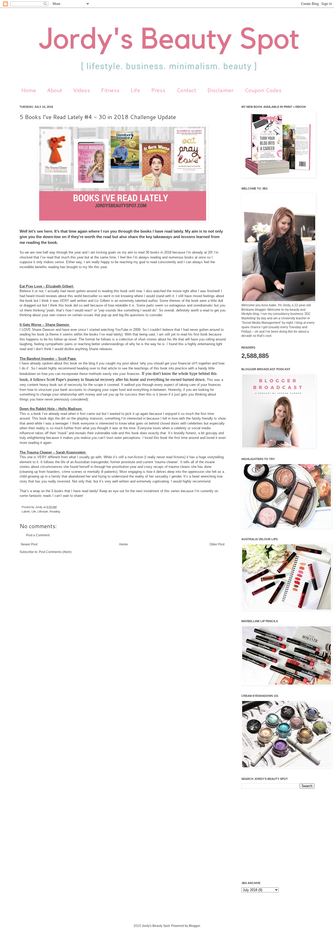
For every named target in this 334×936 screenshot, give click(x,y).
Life (135, 90)
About (54, 90)
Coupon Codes (263, 90)
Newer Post (29, 544)
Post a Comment (38, 535)
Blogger (194, 926)
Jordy (39, 507)
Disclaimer (220, 90)
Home (28, 90)
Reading (55, 511)
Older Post (217, 544)
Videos (81, 90)
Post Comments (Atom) (55, 552)
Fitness (110, 90)
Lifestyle (43, 511)
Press (158, 90)
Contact (186, 90)
